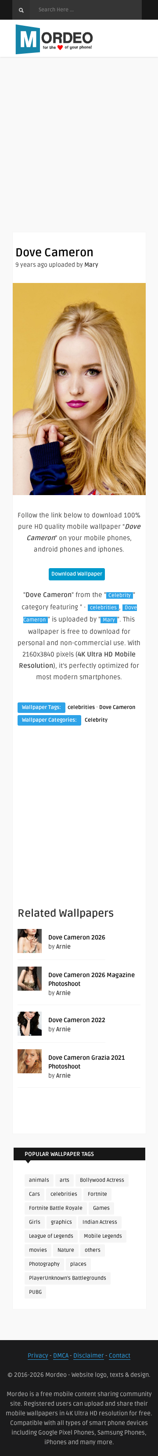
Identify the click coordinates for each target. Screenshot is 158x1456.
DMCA (60, 1355)
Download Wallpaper (76, 574)
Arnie (63, 946)
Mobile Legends (103, 1236)
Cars (34, 1194)
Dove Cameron (117, 707)
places (78, 1264)
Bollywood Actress (102, 1180)
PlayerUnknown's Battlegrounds (67, 1278)
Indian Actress (100, 1222)
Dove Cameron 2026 (76, 937)
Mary (91, 265)
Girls (34, 1222)
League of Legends (51, 1236)
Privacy (38, 1355)
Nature (65, 1250)
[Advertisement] (79, 153)
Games (101, 1208)
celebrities (103, 607)
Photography (44, 1264)
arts (64, 1180)
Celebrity (119, 595)
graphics (61, 1222)
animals (39, 1180)
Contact (119, 1355)
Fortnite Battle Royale (56, 1208)
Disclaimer (88, 1355)
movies (38, 1250)
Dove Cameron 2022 (76, 1020)
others (93, 1250)
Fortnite (97, 1194)
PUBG (35, 1292)
